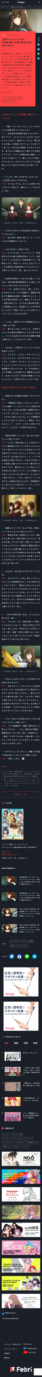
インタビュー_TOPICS (9, 98)
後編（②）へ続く (21, 794)
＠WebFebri (32, 1349)
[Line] (37, 55)
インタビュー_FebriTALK (10, 1138)
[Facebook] (37, 50)
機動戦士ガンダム (33, 1142)
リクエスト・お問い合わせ (12, 1344)
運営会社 (7, 1358)
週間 (16, 1043)
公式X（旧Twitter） (9, 854)
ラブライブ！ (25, 1146)
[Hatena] (37, 58)
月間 (26, 1043)
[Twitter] (37, 45)
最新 (6, 1043)
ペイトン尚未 (13, 1146)
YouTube (32, 1352)
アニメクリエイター (26, 1138)
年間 (35, 1043)
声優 (20, 98)
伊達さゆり (21, 1142)
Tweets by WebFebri (10, 1318)
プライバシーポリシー (11, 1349)
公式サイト (5, 851)
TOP (3, 7)
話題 (5, 1146)
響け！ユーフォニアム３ (9, 101)
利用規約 (7, 1353)
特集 (7, 7)
